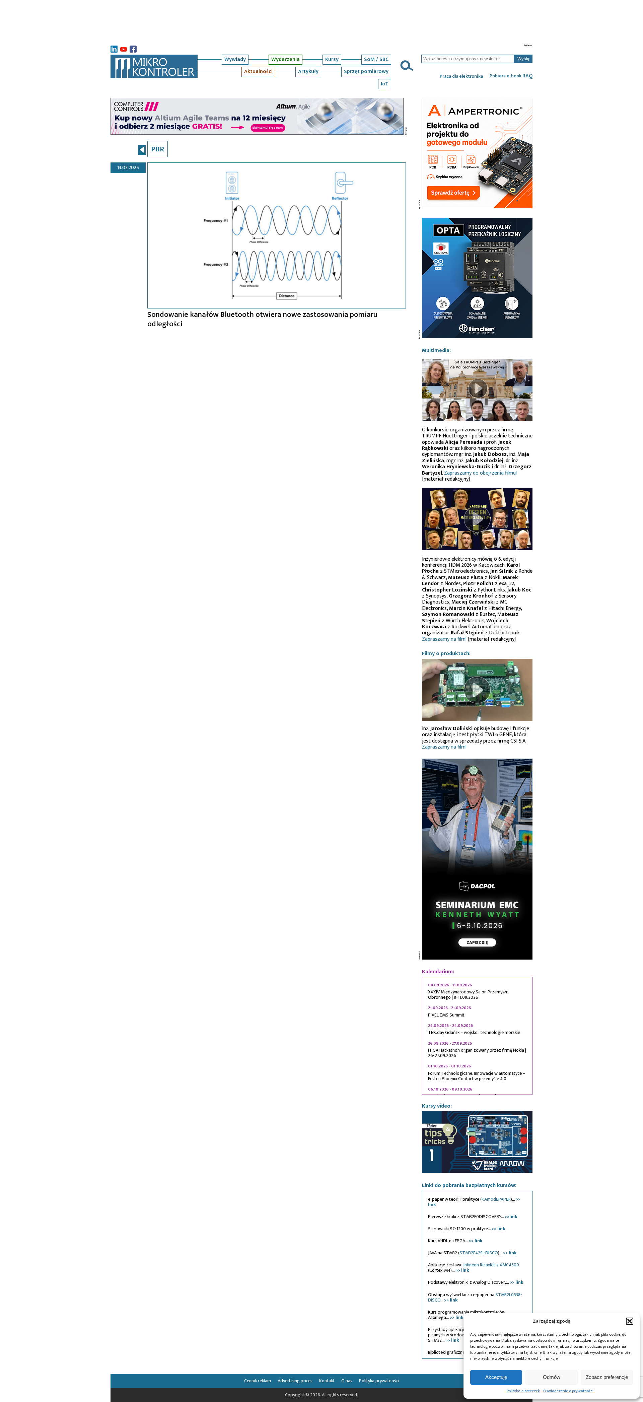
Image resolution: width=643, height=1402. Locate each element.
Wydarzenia (285, 59)
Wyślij (523, 58)
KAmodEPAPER (496, 1199)
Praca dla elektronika (461, 76)
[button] (629, 1321)
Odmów (551, 1377)
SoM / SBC (376, 59)
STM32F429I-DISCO (478, 1253)
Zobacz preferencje (607, 1377)
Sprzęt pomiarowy (366, 71)
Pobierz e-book (511, 76)
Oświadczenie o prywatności (568, 1391)
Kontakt (327, 1381)
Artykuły (308, 71)
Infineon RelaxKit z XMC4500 (491, 1265)
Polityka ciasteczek (523, 1391)
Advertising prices (295, 1381)
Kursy (332, 59)
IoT (384, 83)
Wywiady (235, 59)
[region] (477, 1036)
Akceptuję (496, 1377)
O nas (346, 1381)
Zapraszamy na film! (444, 639)
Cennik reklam (257, 1381)
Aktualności (258, 71)
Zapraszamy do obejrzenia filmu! (480, 473)
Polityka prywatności (379, 1381)
